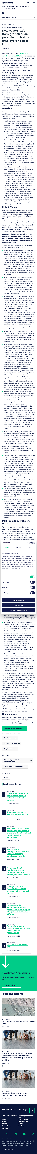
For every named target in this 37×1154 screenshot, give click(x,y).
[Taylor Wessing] (7, 3)
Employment (8, 749)
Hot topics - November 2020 (17, 945)
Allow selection (18, 605)
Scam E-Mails (23, 1145)
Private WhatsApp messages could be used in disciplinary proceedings (18, 929)
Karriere (5, 1128)
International (23, 1121)
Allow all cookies (18, 600)
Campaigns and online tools (26, 1116)
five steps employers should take (15, 54)
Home (3, 6)
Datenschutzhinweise (9, 1139)
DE (28, 3)
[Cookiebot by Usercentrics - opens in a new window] (27, 543)
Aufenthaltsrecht (10, 743)
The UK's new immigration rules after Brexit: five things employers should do (18, 852)
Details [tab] (18, 547)
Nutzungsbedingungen (9, 1145)
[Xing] (9, 13)
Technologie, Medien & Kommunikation (12, 760)
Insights (24, 6)
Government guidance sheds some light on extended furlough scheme (17, 796)
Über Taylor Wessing (9, 1116)
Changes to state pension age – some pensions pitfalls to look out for (18, 889)
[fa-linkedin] (14, 1134)
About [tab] (30, 547)
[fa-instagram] (5, 1134)
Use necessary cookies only (18, 610)
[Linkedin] (3, 13)
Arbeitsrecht (8, 738)
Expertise (5, 1121)
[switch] (32, 582)
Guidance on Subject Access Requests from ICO (17, 814)
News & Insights (13, 6)
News (4, 1119)
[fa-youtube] (23, 1134)
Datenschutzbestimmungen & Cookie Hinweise (17, 1141)
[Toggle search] (23, 2)
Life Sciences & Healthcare (13, 767)
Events (20, 1124)
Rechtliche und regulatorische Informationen (16, 1143)
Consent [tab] (6, 547)
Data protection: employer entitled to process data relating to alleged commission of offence (18, 909)
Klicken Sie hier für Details (18, 1014)
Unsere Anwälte (24, 1119)
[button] (23, 2)
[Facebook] (6, 13)
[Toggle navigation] (34, 2)
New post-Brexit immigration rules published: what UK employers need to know (18, 871)
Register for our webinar (13, 728)
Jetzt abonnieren (18, 973)
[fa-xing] (31, 1134)
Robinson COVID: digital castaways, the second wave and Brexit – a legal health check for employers (19, 833)
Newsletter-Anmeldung (14, 1109)
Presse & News (7, 1126)
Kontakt (21, 1126)
